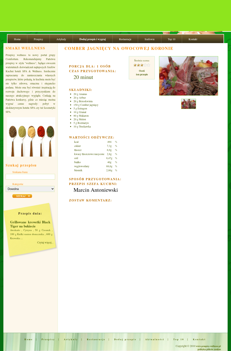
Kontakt (193, 39)
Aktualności (154, 339)
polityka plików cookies (209, 349)
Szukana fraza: (20, 172)
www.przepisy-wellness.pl (208, 346)
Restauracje (125, 39)
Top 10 (171, 39)
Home (17, 39)
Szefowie (150, 39)
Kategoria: (17, 184)
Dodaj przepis (125, 339)
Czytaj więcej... (45, 242)
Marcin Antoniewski (96, 189)
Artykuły (61, 39)
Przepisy (38, 39)
